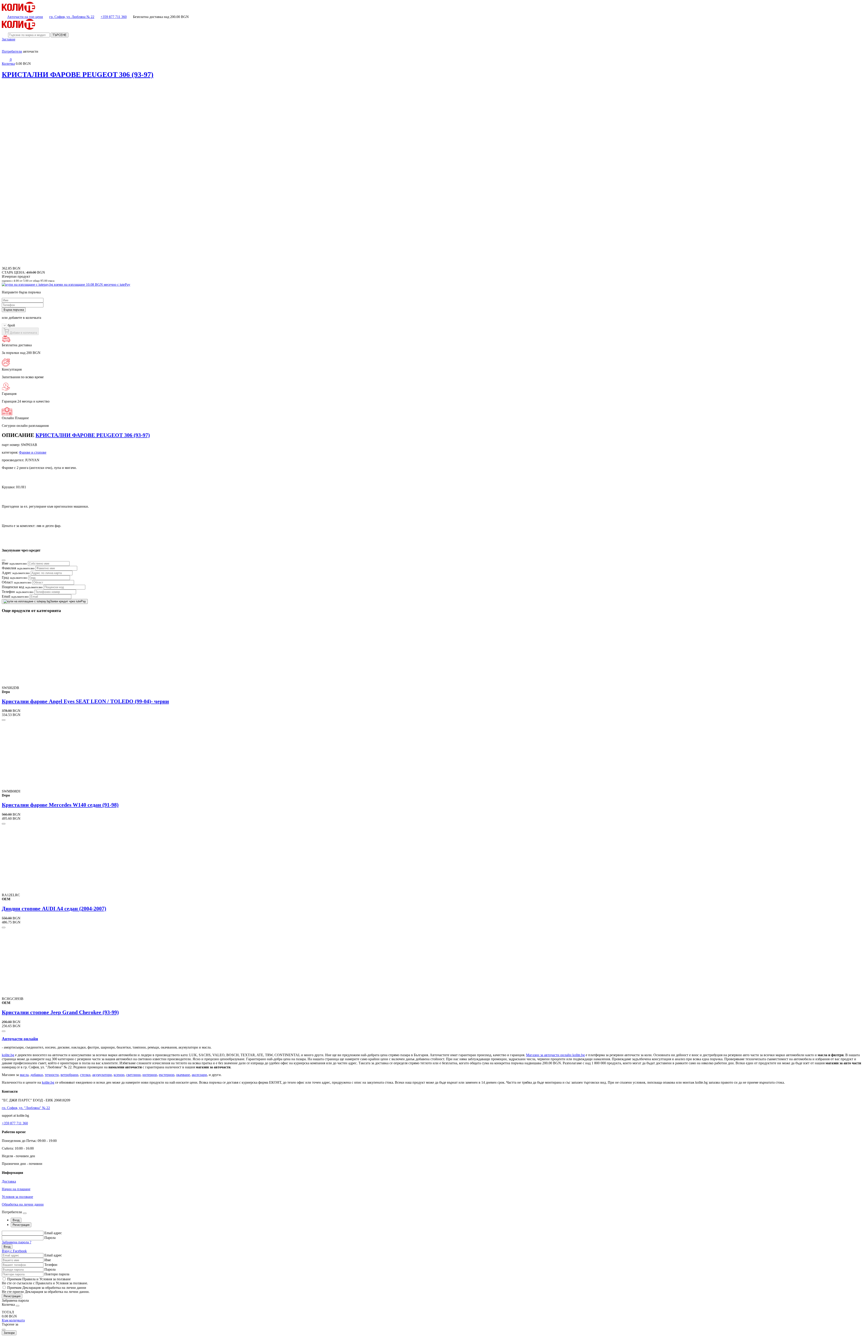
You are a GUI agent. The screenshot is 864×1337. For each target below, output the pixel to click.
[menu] (5, 47)
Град (14, 577)
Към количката (13, 1320)
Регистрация (12, 1296)
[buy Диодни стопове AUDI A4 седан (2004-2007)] (3, 927)
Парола (50, 1238)
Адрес (16, 573)
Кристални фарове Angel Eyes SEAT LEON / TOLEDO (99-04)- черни (85, 701)
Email (15, 596)
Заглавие (8, 39)
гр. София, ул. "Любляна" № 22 (26, 1108)
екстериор (166, 1075)
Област (17, 582)
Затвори (9, 1333)
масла (24, 1075)
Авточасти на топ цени (25, 17)
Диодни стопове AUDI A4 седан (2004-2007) (54, 909)
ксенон (119, 1075)
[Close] (3, 560)
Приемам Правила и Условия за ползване (39, 1279)
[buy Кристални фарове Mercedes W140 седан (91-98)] (3, 823)
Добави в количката (23, 332)
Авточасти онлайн (20, 1038)
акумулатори (102, 1075)
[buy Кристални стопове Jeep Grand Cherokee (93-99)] (3, 1031)
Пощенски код (22, 587)
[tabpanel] (432, 1242)
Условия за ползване (17, 1197)
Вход (7, 1246)
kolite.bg (8, 1055)
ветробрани (69, 1075)
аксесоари (199, 1075)
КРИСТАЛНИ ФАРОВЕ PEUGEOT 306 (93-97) (77, 74)
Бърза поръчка (14, 309)
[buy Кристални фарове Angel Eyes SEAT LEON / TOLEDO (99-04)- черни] (3, 720)
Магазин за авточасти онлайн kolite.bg (555, 1055)
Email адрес (53, 1233)
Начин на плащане (16, 1189)
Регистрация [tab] (21, 1225)
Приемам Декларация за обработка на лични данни (46, 1288)
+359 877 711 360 (114, 17)
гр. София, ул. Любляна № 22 (71, 17)
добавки (36, 1075)
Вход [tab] (16, 1220)
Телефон (18, 592)
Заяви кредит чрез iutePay (68, 601)
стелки (85, 1075)
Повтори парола (56, 1274)
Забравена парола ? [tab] (16, 1242)
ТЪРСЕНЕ (59, 35)
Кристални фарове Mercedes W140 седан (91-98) (60, 805)
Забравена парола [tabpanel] (15, 1300)
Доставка (9, 1181)
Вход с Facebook (14, 1251)
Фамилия (18, 568)
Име (14, 563)
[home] (18, 11)
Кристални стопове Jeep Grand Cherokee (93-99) (60, 1012)
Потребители (12, 51)
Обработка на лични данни (23, 1204)
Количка (8, 63)
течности (52, 1075)
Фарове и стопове (32, 452)
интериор (149, 1075)
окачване (183, 1075)
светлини (133, 1075)
